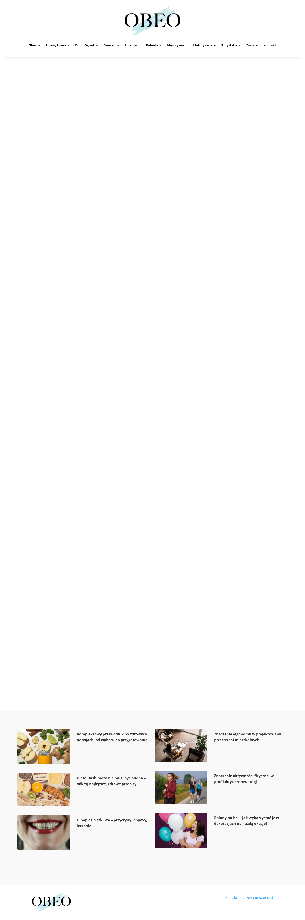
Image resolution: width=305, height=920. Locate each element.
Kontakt (269, 45)
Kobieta (152, 45)
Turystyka (229, 45)
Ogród (59, 244)
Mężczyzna (175, 45)
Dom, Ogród (84, 45)
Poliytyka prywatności (257, 897)
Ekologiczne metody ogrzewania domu (83, 442)
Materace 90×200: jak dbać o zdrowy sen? (87, 235)
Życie (250, 45)
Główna (34, 45)
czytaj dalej (46, 261)
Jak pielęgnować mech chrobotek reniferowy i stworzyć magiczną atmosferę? (131, 658)
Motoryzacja (202, 45)
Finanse (131, 45)
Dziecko (109, 45)
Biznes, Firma (55, 45)
